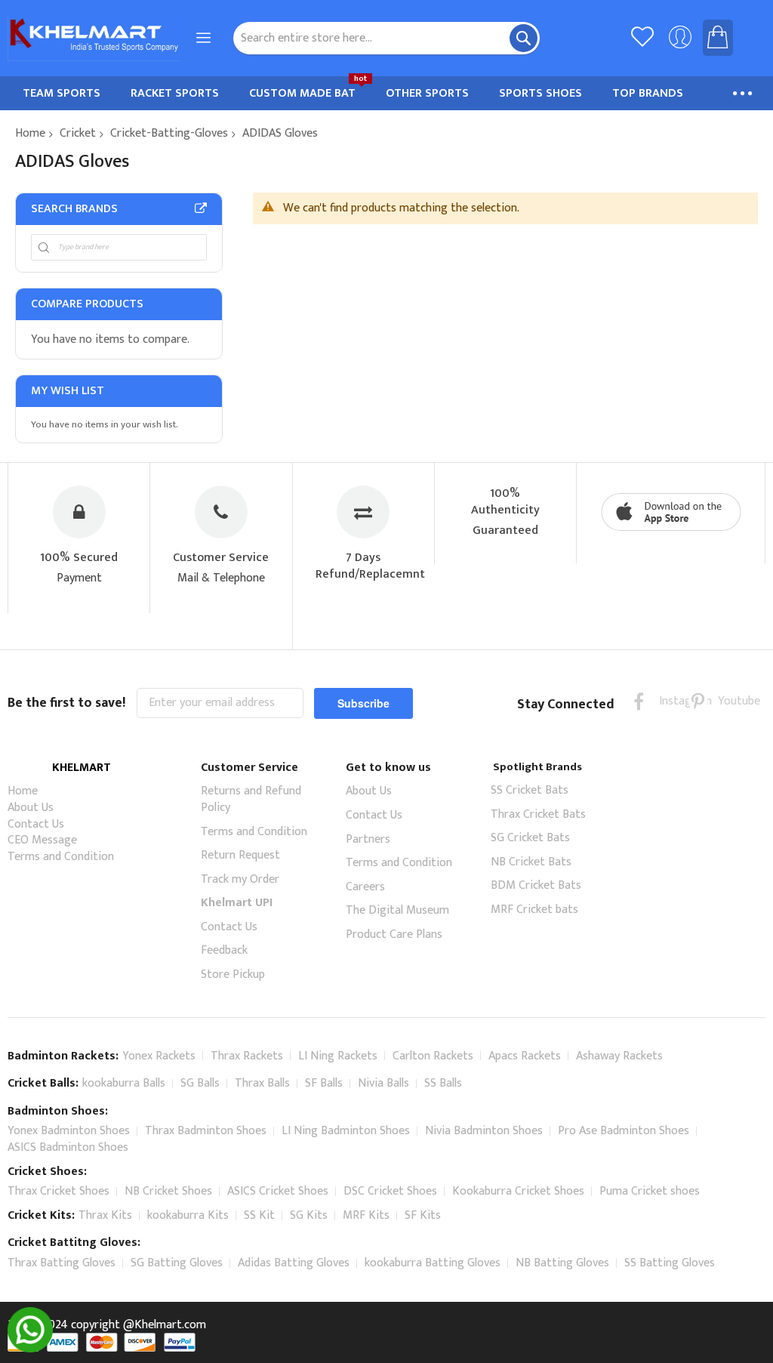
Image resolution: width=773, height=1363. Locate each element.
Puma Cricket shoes (649, 1191)
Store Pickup (233, 974)
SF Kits (423, 1215)
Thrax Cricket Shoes (58, 1191)
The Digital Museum (397, 910)
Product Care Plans (394, 934)
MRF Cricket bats (534, 909)
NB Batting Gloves (562, 1263)
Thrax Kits (105, 1215)
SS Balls (443, 1083)
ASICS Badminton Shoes (68, 1147)
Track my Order (240, 879)
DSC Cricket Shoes (390, 1191)
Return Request (240, 855)
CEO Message (42, 840)
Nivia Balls (383, 1083)
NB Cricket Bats (531, 862)
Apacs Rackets (524, 1056)
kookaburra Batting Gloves (432, 1263)
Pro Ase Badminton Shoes (623, 1131)
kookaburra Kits (188, 1215)
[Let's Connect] (30, 1349)
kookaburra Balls (123, 1083)
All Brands (201, 208)
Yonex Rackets (159, 1056)
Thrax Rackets (247, 1056)
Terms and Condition (61, 856)
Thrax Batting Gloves (61, 1263)
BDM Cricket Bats (536, 885)
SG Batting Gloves (177, 1263)
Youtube (727, 701)
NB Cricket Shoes (168, 1191)
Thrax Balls (262, 1083)
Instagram (668, 701)
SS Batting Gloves (669, 1263)
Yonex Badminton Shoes (69, 1131)
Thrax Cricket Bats (538, 814)
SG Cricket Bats (530, 838)
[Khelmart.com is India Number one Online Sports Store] (94, 38)
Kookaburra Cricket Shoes (518, 1191)
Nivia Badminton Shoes (484, 1131)
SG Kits (309, 1215)
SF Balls (324, 1083)
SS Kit (259, 1215)
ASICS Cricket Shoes (277, 1191)
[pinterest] (697, 701)
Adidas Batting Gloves (294, 1263)
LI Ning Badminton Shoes (346, 1131)
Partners (368, 839)
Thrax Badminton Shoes (205, 1131)
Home (30, 133)
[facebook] (639, 701)
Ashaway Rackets (619, 1056)
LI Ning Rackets (337, 1056)
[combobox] (386, 38)
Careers (365, 887)
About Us (31, 807)
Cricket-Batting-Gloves (169, 133)
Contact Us (36, 824)
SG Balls (200, 1083)
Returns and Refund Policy (251, 799)
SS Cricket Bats (529, 790)
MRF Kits (366, 1215)
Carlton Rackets (433, 1056)
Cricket (78, 133)
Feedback (224, 950)
